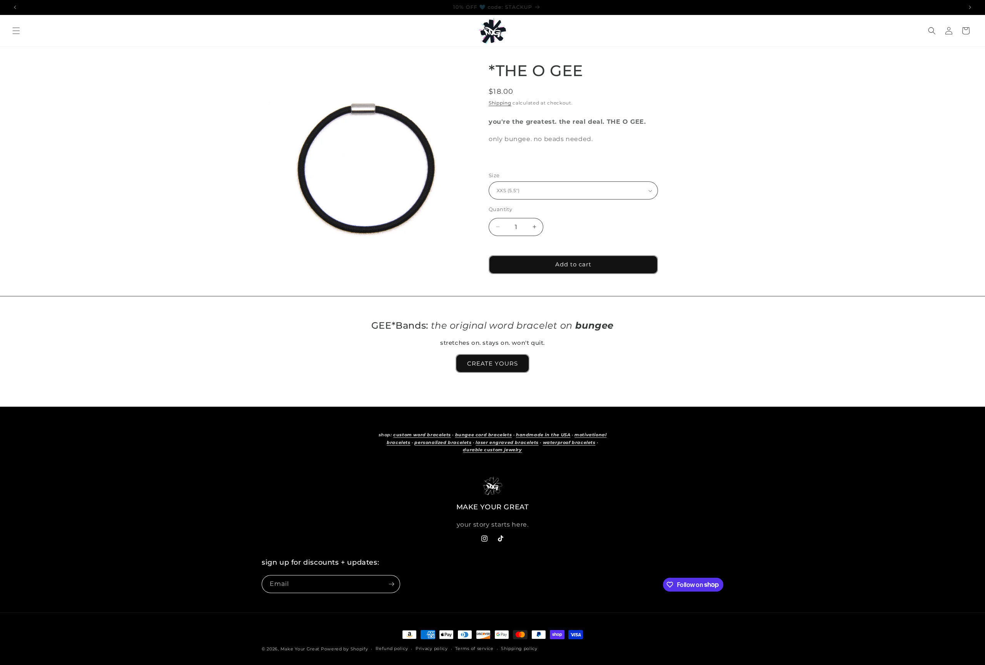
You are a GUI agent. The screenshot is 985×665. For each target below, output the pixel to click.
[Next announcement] (970, 7)
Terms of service (474, 648)
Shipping (500, 103)
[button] (16, 30)
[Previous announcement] (15, 7)
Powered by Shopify (344, 649)
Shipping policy (519, 648)
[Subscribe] (391, 584)
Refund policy (392, 648)
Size (494, 175)
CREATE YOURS (492, 363)
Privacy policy (432, 648)
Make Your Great (300, 649)
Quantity (500, 209)
